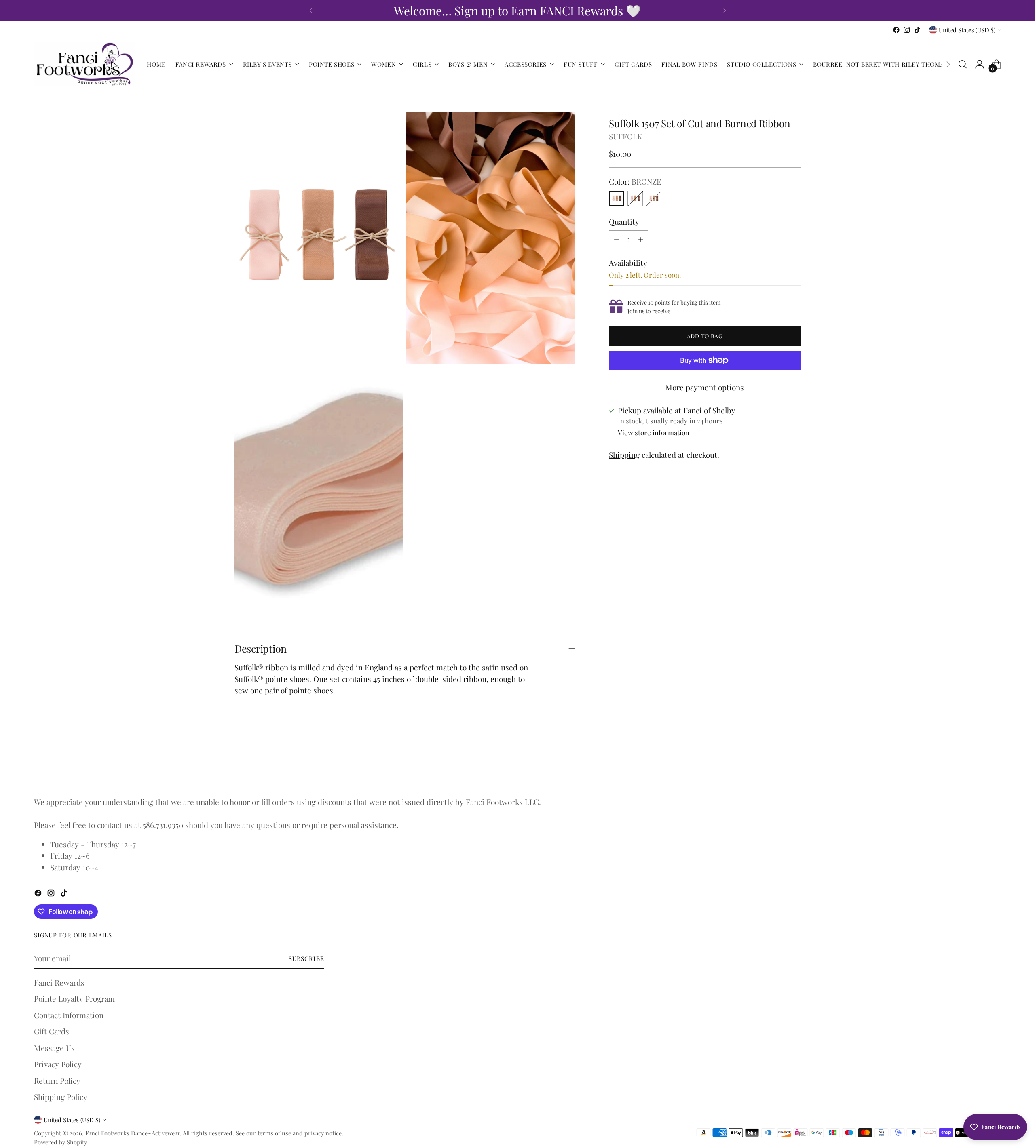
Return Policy (57, 1080)
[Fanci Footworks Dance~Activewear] (84, 64)
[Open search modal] (963, 64)
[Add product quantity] (641, 239)
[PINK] (653, 198)
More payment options (704, 387)
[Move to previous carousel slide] (775, 767)
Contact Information (69, 1015)
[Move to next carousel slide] (794, 766)
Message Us (54, 1048)
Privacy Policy (58, 1064)
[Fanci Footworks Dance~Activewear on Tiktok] (917, 30)
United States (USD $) (967, 30)
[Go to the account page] (980, 64)
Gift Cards (51, 1031)
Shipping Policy (60, 1096)
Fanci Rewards (59, 982)
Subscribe (306, 958)
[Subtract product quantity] (616, 239)
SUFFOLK (625, 136)
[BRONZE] (616, 198)
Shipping (624, 454)
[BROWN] (635, 198)
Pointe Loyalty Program (74, 998)
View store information (653, 432)
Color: (635, 181)
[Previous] (311, 10)
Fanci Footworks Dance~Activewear (132, 1133)
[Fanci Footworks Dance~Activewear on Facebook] (896, 30)
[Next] (724, 10)
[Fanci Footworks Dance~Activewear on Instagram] (906, 30)
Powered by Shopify (60, 1142)
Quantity (624, 221)
